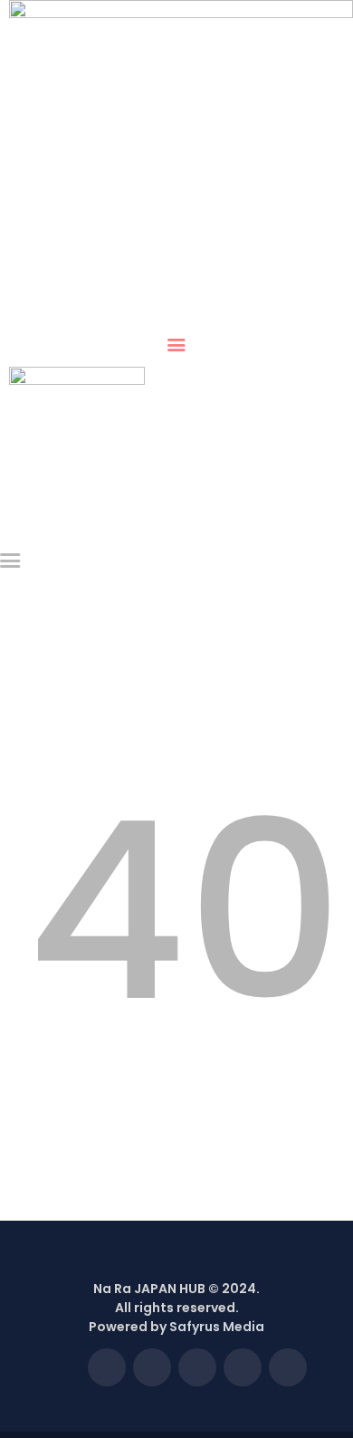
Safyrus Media (216, 1327)
